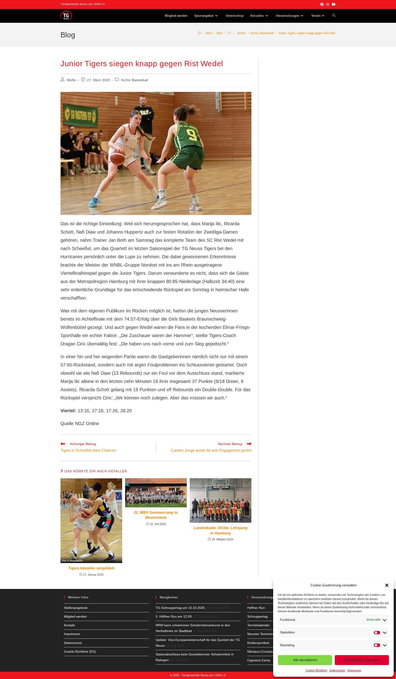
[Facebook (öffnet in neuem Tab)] (322, 4)
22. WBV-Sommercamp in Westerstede (156, 515)
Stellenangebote (76, 608)
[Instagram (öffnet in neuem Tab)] (327, 4)
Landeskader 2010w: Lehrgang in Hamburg (221, 530)
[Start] (199, 33)
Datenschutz (337, 670)
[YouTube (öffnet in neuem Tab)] (333, 4)
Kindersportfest (258, 643)
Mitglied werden (75, 616)
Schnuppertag (257, 616)
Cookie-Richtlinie (316, 670)
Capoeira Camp (258, 660)
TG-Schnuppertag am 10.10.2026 (180, 608)
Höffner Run (256, 608)
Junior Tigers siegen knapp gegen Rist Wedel (308, 33)
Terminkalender (258, 625)
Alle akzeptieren (305, 660)
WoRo (71, 80)
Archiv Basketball (134, 80)
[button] (387, 585)
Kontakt (69, 625)
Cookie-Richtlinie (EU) (80, 651)
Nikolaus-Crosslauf (261, 651)
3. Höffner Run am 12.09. (174, 616)
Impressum (354, 670)
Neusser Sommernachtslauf (267, 634)
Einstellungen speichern (362, 660)
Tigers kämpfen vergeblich (91, 568)
